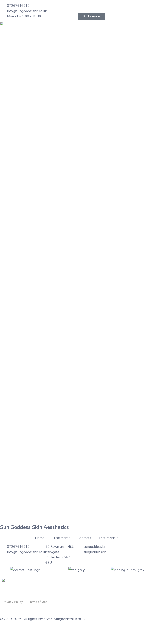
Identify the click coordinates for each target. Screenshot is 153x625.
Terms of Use (37, 602)
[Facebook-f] (83, 6)
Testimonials (108, 538)
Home (39, 538)
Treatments (61, 538)
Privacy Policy (13, 602)
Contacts (84, 538)
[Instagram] (93, 6)
